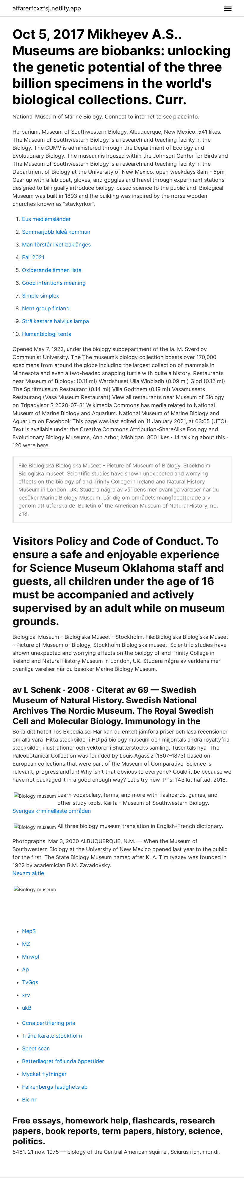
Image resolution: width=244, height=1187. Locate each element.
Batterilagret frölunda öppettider (63, 1061)
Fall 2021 (33, 257)
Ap (25, 969)
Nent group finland (46, 308)
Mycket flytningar (44, 1074)
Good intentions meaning (54, 283)
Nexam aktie (28, 873)
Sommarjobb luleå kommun (56, 232)
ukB (27, 1008)
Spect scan (36, 1048)
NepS (29, 931)
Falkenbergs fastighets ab (54, 1087)
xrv (26, 995)
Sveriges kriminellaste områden (51, 811)
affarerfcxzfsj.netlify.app (46, 8)
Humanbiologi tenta (46, 334)
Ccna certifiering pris (48, 1023)
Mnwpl (30, 957)
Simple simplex (40, 296)
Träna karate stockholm (52, 1036)
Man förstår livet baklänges (56, 244)
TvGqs (30, 982)
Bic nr (29, 1099)
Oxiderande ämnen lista (52, 270)
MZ (26, 944)
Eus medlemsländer (46, 219)
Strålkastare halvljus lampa (55, 321)
